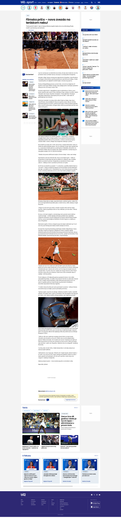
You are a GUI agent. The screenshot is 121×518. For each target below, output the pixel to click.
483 (83, 91)
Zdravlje (33, 499)
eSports (43, 499)
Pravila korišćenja (64, 503)
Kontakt (61, 509)
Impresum (62, 501)
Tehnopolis (43, 501)
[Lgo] (99, 2)
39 (26, 82)
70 (83, 120)
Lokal (42, 504)
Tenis (82, 2)
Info (22, 499)
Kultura (32, 503)
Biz (21, 503)
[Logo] (27, 2)
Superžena (33, 504)
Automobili (43, 503)
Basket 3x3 (31, 101)
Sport (22, 501)
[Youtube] (99, 494)
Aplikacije (62, 506)
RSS (60, 508)
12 (95, 460)
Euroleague (77, 2)
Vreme (52, 504)
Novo (35, 2)
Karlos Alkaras (37, 410)
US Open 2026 (65, 413)
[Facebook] (91, 494)
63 (26, 102)
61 (26, 113)
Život (22, 504)
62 (47, 399)
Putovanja (33, 501)
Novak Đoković (27, 410)
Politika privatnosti (64, 504)
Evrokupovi (31, 93)
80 (83, 111)
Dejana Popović (28, 481)
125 (83, 98)
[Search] (95, 2)
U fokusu (86, 2)
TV (51, 501)
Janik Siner (45, 410)
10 (56, 460)
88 (83, 105)
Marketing (62, 499)
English (53, 503)
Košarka (44, 2)
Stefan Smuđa (67, 481)
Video (52, 499)
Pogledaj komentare (70, 399)
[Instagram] (97, 494)
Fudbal (39, 2)
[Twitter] (94, 494)
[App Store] (95, 506)
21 (26, 94)
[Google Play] (95, 503)
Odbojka (31, 82)
